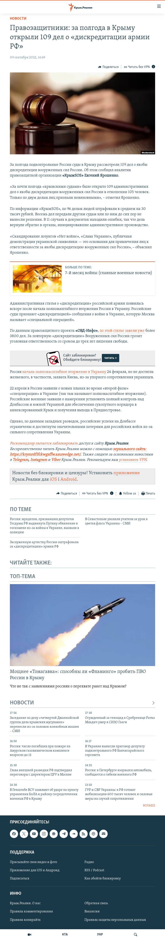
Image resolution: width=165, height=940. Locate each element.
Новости (18, 19)
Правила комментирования (31, 911)
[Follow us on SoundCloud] (74, 834)
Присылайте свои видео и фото (33, 862)
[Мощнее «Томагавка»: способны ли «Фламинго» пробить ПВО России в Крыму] (82, 625)
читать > (110, 358)
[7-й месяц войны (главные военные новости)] (37, 278)
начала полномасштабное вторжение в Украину (64, 372)
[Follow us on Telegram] (64, 834)
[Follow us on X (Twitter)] (24, 834)
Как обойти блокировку (102, 878)
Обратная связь (96, 903)
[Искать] (135, 934)
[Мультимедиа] (29, 934)
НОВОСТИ (22, 703)
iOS (53, 479)
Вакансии (92, 911)
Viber (56, 460)
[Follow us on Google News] (54, 834)
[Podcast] (93, 834)
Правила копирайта (25, 919)
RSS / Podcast (94, 870)
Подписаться (19, 878)
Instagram (38, 460)
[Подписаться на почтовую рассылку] (103, 834)
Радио (89, 862)
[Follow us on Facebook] (14, 834)
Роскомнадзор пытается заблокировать (44, 444)
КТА (65, 934)
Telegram (20, 460)
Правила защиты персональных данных (115, 919)
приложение (126, 473)
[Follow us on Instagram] (44, 834)
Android (68, 479)
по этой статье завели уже (122, 331)
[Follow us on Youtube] (34, 834)
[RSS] (83, 834)
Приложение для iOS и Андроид (35, 870)
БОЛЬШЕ (149, 805)
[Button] (108, 67)
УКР (100, 934)
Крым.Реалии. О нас (25, 903)
